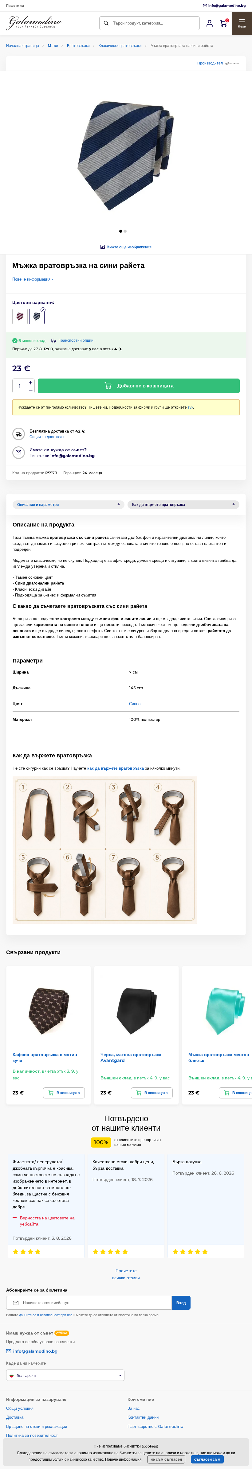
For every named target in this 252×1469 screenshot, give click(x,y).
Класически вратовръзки (120, 45)
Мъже (53, 45)
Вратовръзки (78, 45)
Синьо (134, 703)
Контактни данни (143, 1417)
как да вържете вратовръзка (115, 768)
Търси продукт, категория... (138, 23)
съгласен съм (207, 1459)
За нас (134, 1408)
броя (20, 386)
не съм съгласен (166, 1459)
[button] (241, 23)
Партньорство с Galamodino (155, 1426)
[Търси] (106, 23)
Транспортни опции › (77, 340)
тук (190, 407)
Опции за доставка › (47, 436)
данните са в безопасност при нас (46, 1315)
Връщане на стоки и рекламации (36, 1426)
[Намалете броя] (30, 390)
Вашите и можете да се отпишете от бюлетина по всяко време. (82, 1315)
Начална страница (22, 45)
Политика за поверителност (32, 1435)
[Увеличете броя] (30, 382)
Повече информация (123, 1459)
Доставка (14, 1417)
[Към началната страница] (33, 23)
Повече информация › (32, 279)
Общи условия (19, 1408)
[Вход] (209, 23)
